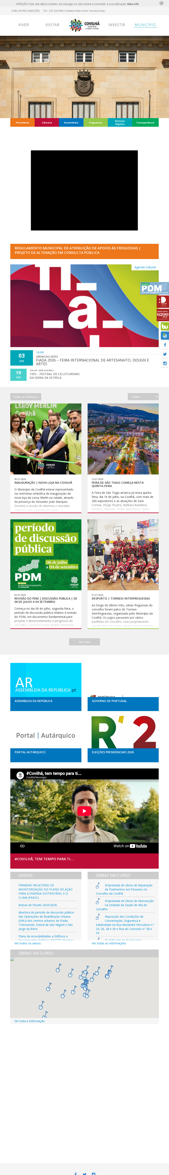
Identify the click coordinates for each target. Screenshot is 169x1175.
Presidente (22, 122)
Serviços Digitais (120, 122)
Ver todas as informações (109, 943)
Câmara (47, 122)
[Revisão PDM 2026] (154, 288)
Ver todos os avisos (27, 943)
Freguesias (95, 122)
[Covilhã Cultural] (163, 315)
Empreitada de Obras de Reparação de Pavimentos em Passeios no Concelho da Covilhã (124, 889)
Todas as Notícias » (26, 397)
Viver (23, 24)
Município (145, 24)
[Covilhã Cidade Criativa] (163, 301)
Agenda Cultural (145, 267)
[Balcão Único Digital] (165, 326)
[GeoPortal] (165, 335)
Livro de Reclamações (26, 11)
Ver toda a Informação (29, 1021)
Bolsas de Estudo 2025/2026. (38, 905)
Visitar (52, 24)
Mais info (133, 4)
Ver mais (84, 642)
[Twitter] (165, 354)
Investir (116, 24)
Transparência (145, 122)
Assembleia (71, 122)
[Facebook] (165, 345)
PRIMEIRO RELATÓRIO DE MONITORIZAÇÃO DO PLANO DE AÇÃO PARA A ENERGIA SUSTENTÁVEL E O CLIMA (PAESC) (46, 891)
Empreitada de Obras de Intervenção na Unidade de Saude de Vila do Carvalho (125, 905)
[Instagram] (165, 363)
